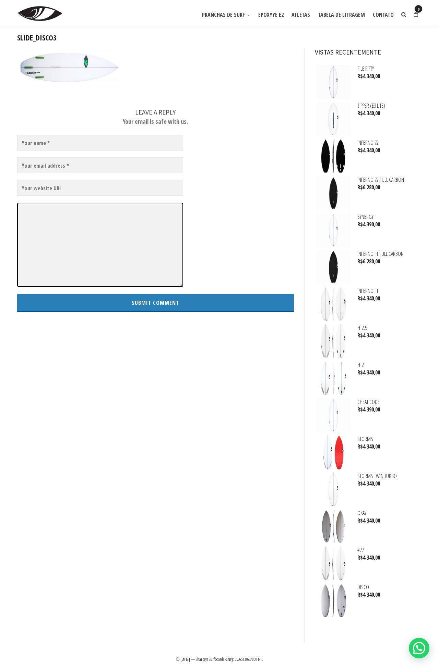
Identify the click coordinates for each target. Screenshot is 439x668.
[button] (419, 648)
